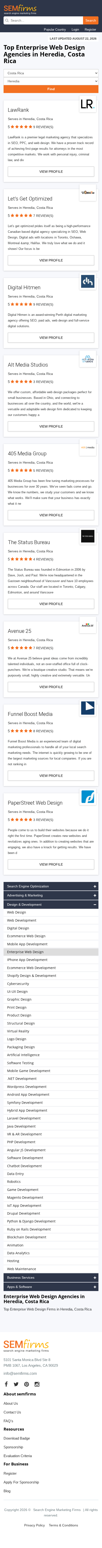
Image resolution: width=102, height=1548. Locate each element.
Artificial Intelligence (23, 1055)
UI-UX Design (17, 991)
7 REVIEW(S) (43, 216)
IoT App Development (24, 1205)
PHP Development (21, 1142)
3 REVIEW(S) (43, 382)
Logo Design (16, 1039)
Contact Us (12, 1412)
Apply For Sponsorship (21, 1482)
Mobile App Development (27, 944)
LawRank (18, 110)
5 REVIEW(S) (43, 470)
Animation (15, 1245)
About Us (11, 1403)
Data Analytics (18, 1253)
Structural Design (21, 1023)
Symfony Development (25, 1102)
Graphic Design (19, 999)
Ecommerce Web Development (31, 967)
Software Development (25, 1158)
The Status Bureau (29, 542)
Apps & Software (19, 1287)
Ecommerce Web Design (26, 936)
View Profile (51, 171)
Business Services (20, 1277)
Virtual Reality (18, 1031)
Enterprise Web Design (25, 952)
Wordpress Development (26, 1086)
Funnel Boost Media (30, 714)
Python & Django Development (31, 1221)
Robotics (14, 1181)
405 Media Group (27, 454)
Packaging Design (21, 1047)
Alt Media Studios (28, 365)
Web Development (21, 920)
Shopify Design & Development (31, 975)
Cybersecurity (18, 983)
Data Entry (15, 1173)
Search (90, 20)
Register (90, 29)
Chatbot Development (24, 1166)
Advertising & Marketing (25, 895)
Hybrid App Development (27, 1110)
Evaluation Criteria (18, 1456)
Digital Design (18, 928)
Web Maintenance (21, 1269)
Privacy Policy (34, 1525)
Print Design (17, 1007)
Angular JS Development (26, 1150)
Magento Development (25, 1197)
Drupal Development (23, 1213)
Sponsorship (13, 1447)
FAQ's (8, 1421)
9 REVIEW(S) (43, 127)
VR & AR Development (24, 1134)
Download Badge (17, 1438)
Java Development (21, 1126)
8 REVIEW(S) (43, 731)
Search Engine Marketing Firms (57, 1510)
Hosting (13, 1261)
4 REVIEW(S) (43, 559)
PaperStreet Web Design (35, 803)
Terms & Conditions (63, 1525)
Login (75, 29)
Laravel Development (24, 1118)
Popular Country (55, 29)
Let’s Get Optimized (30, 199)
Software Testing (20, 1063)
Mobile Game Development (28, 1070)
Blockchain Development (26, 1237)
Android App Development (28, 1094)
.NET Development (22, 1078)
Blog (7, 1491)
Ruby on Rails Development (29, 1229)
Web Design (16, 912)
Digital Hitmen (24, 287)
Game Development (22, 1189)
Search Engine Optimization (28, 886)
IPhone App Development (27, 959)
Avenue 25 (19, 631)
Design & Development (24, 904)
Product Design (19, 1015)
